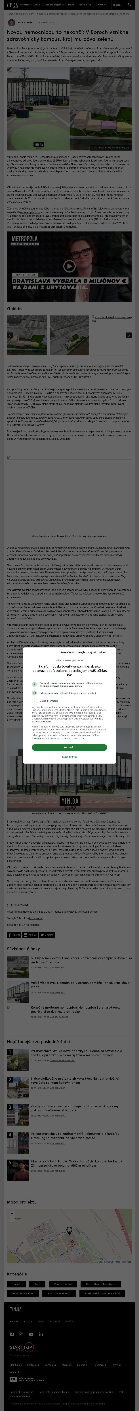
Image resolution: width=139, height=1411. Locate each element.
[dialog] (69, 705)
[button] (69, 701)
